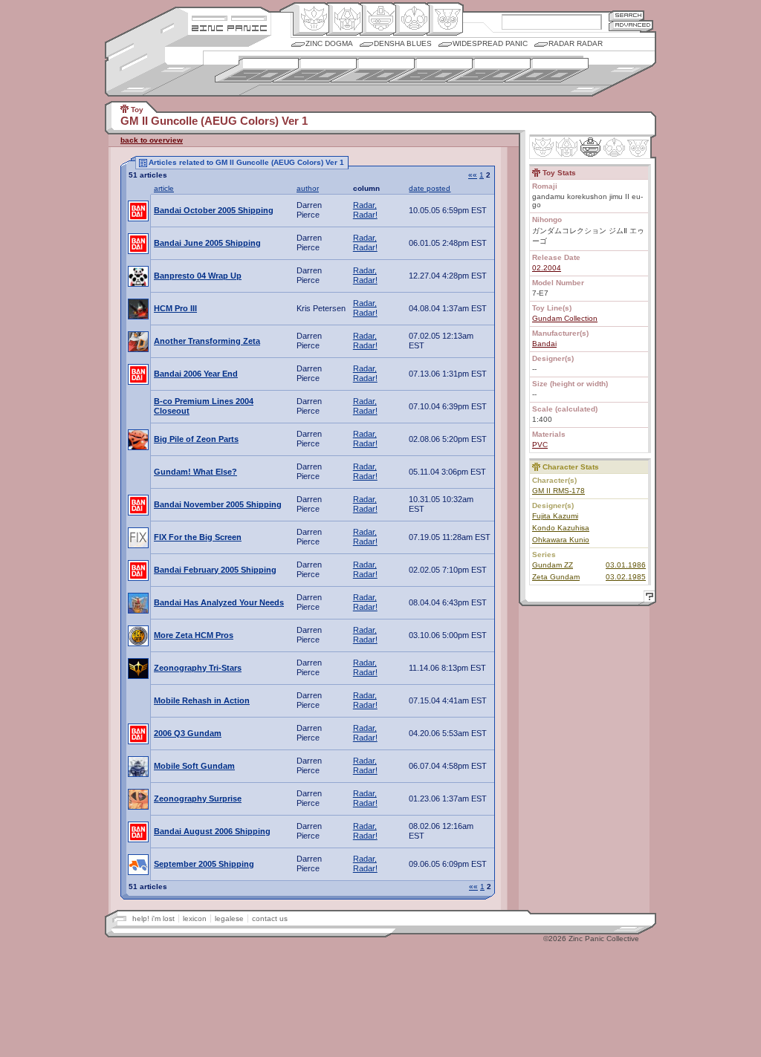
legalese (229, 918)
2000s (546, 70)
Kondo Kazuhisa (560, 528)
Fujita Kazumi (555, 516)
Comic (444, 19)
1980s (430, 70)
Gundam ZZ (552, 565)
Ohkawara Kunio (560, 540)
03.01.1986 (626, 565)
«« (472, 175)
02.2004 (546, 268)
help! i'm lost (153, 918)
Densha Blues (403, 43)
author (308, 188)
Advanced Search (631, 25)
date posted (429, 188)
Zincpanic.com (229, 27)
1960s (314, 70)
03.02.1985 (626, 577)
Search (626, 15)
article (164, 188)
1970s (372, 70)
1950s (257, 70)
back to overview (151, 140)
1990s (488, 70)
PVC (540, 444)
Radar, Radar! (365, 210)
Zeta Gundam (556, 577)
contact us (270, 918)
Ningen (411, 19)
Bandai (544, 343)
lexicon (195, 918)
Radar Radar (575, 43)
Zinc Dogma (329, 43)
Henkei (344, 19)
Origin (311, 19)
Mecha (377, 19)
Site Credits (229, 17)
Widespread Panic (490, 43)
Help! (647, 598)
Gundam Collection (565, 318)
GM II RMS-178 (558, 491)
